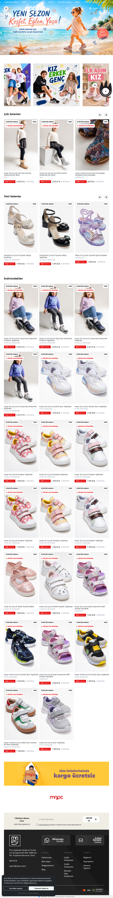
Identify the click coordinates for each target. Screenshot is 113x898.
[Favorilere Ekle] (33, 166)
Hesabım (86, 852)
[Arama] (67, 8)
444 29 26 (13, 861)
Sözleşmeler (68, 852)
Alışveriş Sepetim (86, 866)
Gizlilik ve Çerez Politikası (29, 893)
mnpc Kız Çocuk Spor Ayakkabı (52, 743)
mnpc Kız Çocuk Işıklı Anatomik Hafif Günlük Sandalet (90, 608)
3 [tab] (55, 51)
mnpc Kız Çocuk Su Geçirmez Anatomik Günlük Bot (91, 174)
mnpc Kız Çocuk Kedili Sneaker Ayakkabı (56, 607)
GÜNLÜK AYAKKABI (12, 343)
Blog (43, 869)
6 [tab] (61, 51)
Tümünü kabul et (41, 888)
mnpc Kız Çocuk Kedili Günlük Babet (19, 607)
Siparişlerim (88, 861)
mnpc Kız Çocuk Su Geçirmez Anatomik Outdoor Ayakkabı (20, 339)
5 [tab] (59, 51)
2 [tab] (53, 51)
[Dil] (74, 8)
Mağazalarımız (48, 865)
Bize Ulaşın (46, 861)
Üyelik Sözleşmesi (68, 858)
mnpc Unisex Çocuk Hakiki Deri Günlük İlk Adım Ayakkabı (20, 744)
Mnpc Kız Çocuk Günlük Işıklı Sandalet (20, 255)
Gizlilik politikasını (44, 825)
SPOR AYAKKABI (45, 409)
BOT (77, 177)
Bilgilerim (87, 857)
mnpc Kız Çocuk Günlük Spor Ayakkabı (55, 407)
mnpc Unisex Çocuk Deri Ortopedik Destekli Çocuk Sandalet (18, 174)
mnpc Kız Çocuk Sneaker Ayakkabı (18, 475)
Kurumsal (45, 852)
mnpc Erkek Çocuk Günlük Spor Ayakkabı (21, 675)
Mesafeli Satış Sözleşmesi (68, 873)
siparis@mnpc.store (17, 866)
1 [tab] (51, 51)
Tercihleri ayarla (15, 888)
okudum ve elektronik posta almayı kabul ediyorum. (60, 825)
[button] (6, 8)
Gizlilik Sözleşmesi (68, 865)
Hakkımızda (46, 857)
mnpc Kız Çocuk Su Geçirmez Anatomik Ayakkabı (91, 339)
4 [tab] (57, 51)
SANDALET (8, 178)
